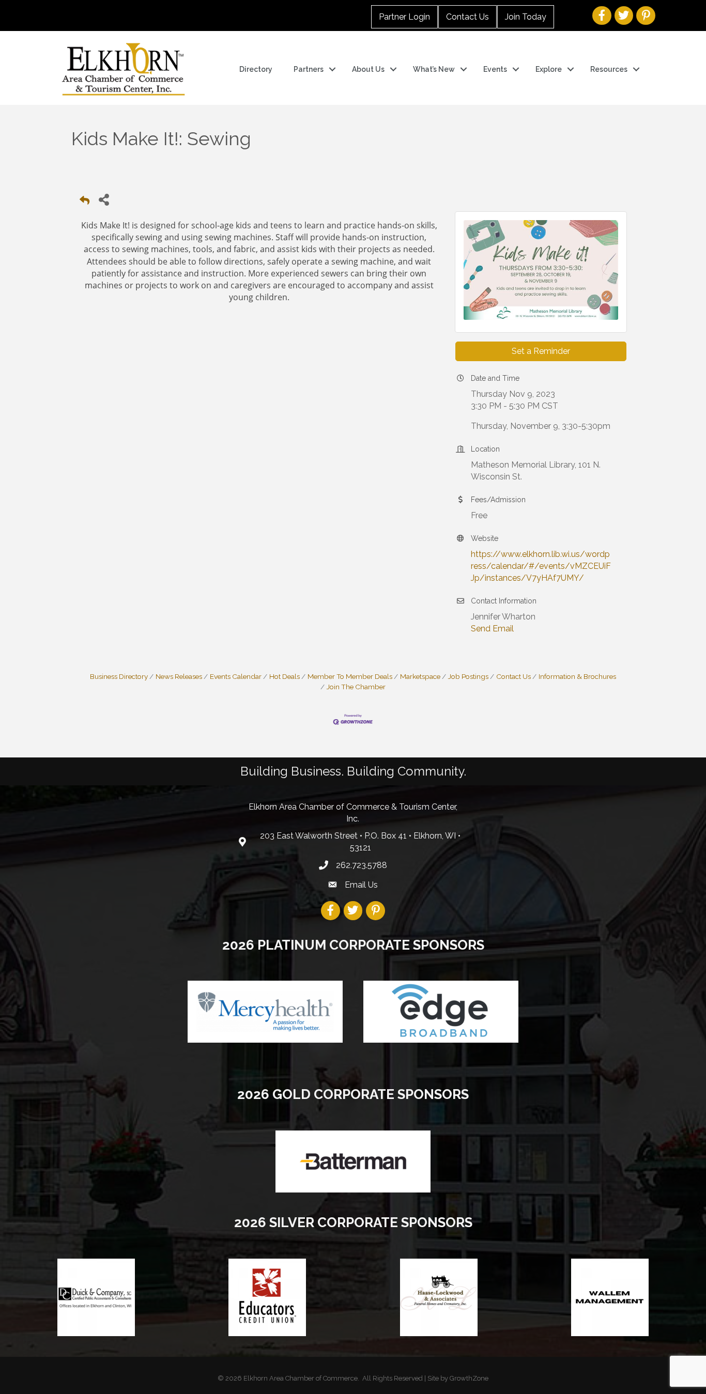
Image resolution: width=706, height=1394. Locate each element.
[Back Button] (84, 202)
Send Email (492, 628)
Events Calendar (236, 676)
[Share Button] (103, 199)
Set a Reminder (541, 351)
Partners (309, 69)
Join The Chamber (356, 687)
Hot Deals (284, 676)
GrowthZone (469, 1378)
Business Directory (119, 676)
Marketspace (420, 676)
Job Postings (468, 676)
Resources (608, 69)
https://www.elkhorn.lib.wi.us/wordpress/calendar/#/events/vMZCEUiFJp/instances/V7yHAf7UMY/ (541, 566)
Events (495, 69)
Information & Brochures (577, 676)
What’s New (434, 69)
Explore (548, 69)
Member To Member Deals (350, 676)
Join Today (525, 17)
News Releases (179, 676)
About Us (368, 69)
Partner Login (404, 17)
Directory (255, 69)
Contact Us (467, 17)
